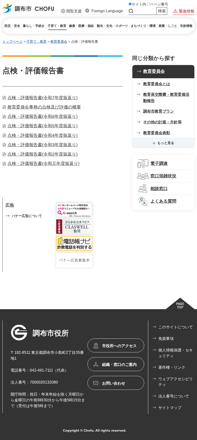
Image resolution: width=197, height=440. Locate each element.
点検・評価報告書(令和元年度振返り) (43, 163)
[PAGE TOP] (180, 303)
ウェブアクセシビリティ (175, 382)
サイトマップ (169, 408)
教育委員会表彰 (156, 133)
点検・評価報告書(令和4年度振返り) (42, 135)
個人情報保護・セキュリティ (175, 353)
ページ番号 (159, 4)
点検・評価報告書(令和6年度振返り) (42, 116)
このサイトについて (175, 327)
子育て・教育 (36, 41)
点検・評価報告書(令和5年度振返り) (42, 125)
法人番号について (173, 396)
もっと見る (165, 143)
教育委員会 (58, 41)
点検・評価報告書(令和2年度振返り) (42, 154)
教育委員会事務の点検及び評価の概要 (44, 107)
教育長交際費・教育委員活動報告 (166, 97)
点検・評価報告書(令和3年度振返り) (42, 144)
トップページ (12, 41)
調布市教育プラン (158, 111)
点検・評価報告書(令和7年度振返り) (42, 97)
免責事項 (166, 339)
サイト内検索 (131, 11)
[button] (71, 12)
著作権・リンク (171, 367)
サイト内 (139, 4)
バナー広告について (27, 216)
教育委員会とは (156, 84)
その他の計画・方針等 (162, 122)
